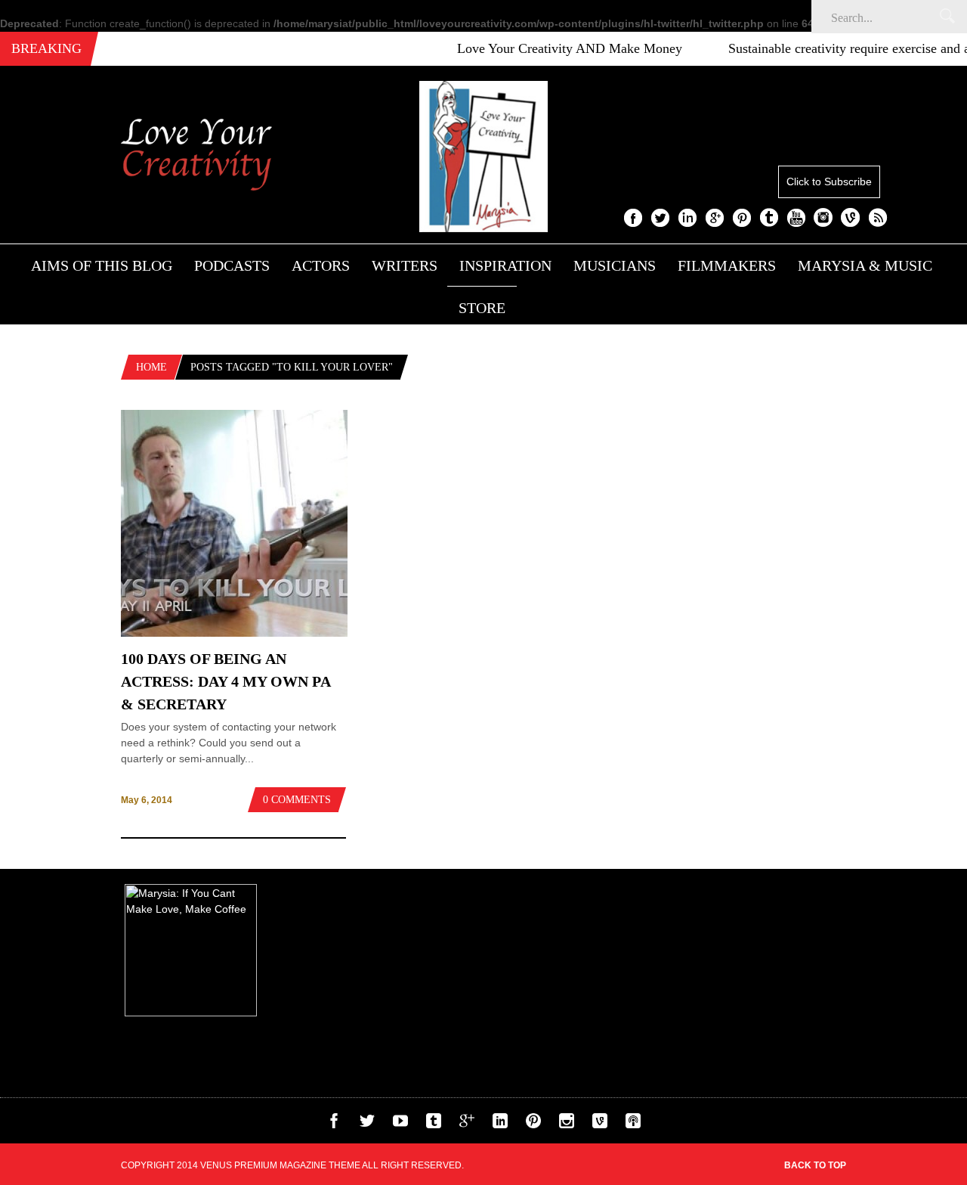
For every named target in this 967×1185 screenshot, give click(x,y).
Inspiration (505, 265)
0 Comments (297, 799)
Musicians (614, 265)
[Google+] (466, 1124)
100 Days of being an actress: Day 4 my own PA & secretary (225, 681)
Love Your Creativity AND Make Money (553, 48)
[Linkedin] (500, 1124)
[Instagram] (566, 1124)
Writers (404, 265)
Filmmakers (727, 265)
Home (151, 367)
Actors (321, 265)
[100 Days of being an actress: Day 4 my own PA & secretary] (234, 633)
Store (482, 307)
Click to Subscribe (829, 181)
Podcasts (232, 265)
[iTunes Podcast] (633, 1124)
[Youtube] (400, 1124)
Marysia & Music (865, 265)
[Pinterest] (533, 1124)
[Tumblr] (433, 1124)
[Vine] (599, 1124)
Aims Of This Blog (101, 265)
